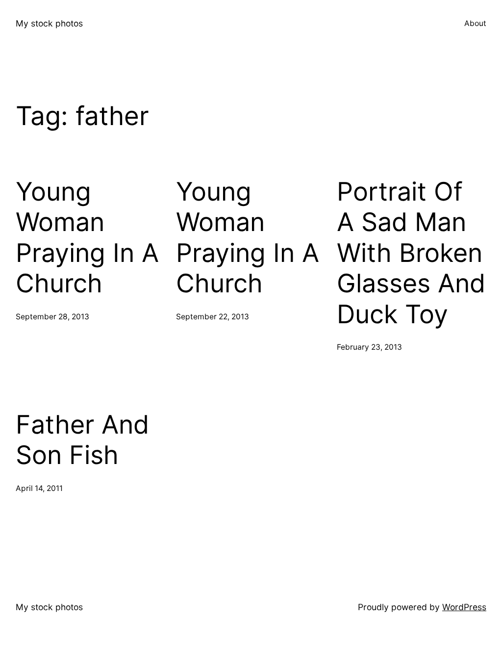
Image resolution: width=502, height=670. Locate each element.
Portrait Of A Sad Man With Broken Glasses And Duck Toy (411, 253)
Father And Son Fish (82, 440)
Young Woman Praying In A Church (87, 238)
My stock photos (49, 23)
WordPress (464, 607)
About (475, 23)
